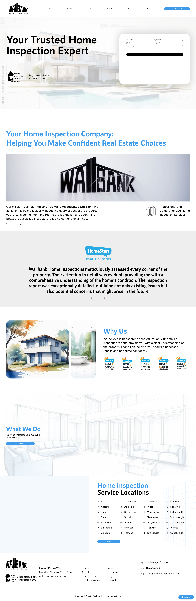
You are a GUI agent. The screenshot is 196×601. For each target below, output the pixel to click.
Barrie (104, 512)
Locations (112, 572)
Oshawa (174, 501)
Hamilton (128, 528)
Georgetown (130, 512)
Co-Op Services (91, 580)
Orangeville (153, 533)
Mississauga (153, 512)
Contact (111, 580)
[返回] (91, 298)
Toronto (174, 528)
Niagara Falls (154, 522)
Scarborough (177, 517)
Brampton (106, 517)
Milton (150, 507)
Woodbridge (176, 533)
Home (85, 568)
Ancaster (105, 507)
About (85, 572)
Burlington (106, 528)
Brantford (106, 522)
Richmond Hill (177, 512)
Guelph (128, 522)
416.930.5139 (153, 568)
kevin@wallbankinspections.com (162, 573)
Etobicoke (129, 507)
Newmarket (153, 517)
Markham (152, 501)
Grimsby (128, 517)
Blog (109, 576)
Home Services (90, 576)
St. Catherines (177, 522)
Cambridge (130, 501)
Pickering (175, 507)
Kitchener (129, 533)
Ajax (103, 501)
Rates (110, 568)
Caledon (105, 533)
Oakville (151, 528)
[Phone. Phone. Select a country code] (157, 43)
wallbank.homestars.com (53, 576)
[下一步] (104, 298)
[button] (69, 8)
